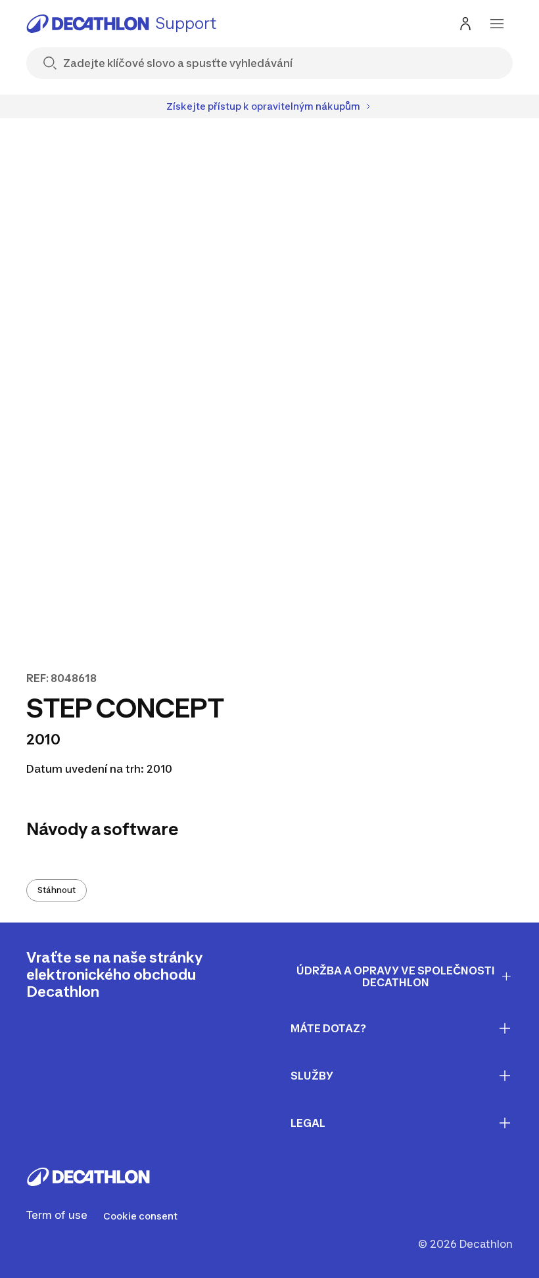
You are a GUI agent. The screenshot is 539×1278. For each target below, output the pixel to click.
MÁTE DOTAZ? (328, 1028)
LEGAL (308, 1123)
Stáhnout (56, 890)
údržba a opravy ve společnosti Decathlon (395, 977)
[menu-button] (497, 23)
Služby (312, 1075)
